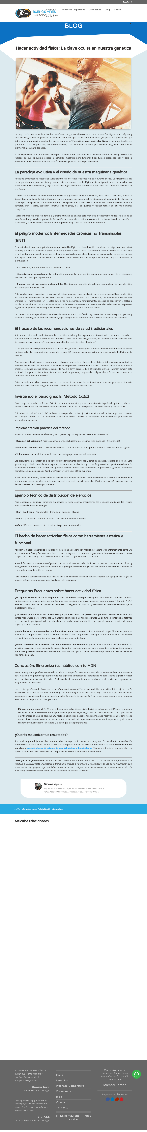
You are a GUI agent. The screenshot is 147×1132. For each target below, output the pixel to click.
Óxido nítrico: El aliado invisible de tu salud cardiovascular (52, 1011)
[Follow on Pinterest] (121, 1099)
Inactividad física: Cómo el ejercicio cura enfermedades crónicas (55, 932)
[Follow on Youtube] (117, 1099)
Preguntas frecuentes (67, 1115)
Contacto (51, 16)
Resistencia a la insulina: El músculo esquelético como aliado (53, 958)
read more (23, 915)
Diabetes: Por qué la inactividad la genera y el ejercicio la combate (57, 984)
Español (126, 2)
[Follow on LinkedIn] (112, 1099)
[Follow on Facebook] (108, 1099)
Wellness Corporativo (73, 10)
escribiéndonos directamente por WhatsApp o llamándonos (59, 747)
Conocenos (95, 10)
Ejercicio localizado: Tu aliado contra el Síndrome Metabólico (53, 1037)
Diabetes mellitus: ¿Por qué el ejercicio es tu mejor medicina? (53, 906)
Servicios (51, 10)
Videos (117, 10)
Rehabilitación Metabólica (50, 809)
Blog (107, 10)
